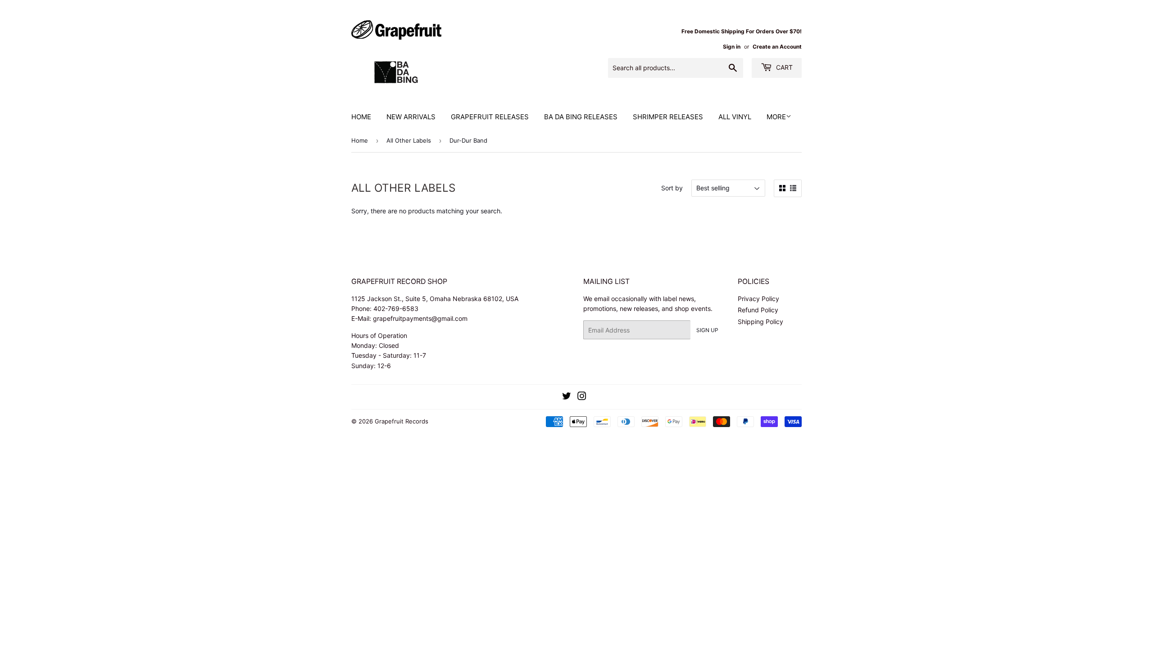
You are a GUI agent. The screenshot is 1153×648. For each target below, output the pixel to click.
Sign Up (707, 330)
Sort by (672, 188)
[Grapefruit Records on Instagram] (581, 397)
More (776, 116)
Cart (783, 67)
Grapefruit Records (401, 421)
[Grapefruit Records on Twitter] (566, 397)
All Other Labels (408, 140)
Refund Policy (758, 310)
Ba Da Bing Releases (580, 116)
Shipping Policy (760, 321)
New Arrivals (411, 116)
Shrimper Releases (668, 116)
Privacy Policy (758, 298)
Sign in (731, 46)
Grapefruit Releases (490, 116)
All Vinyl (734, 116)
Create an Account (777, 46)
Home (361, 116)
